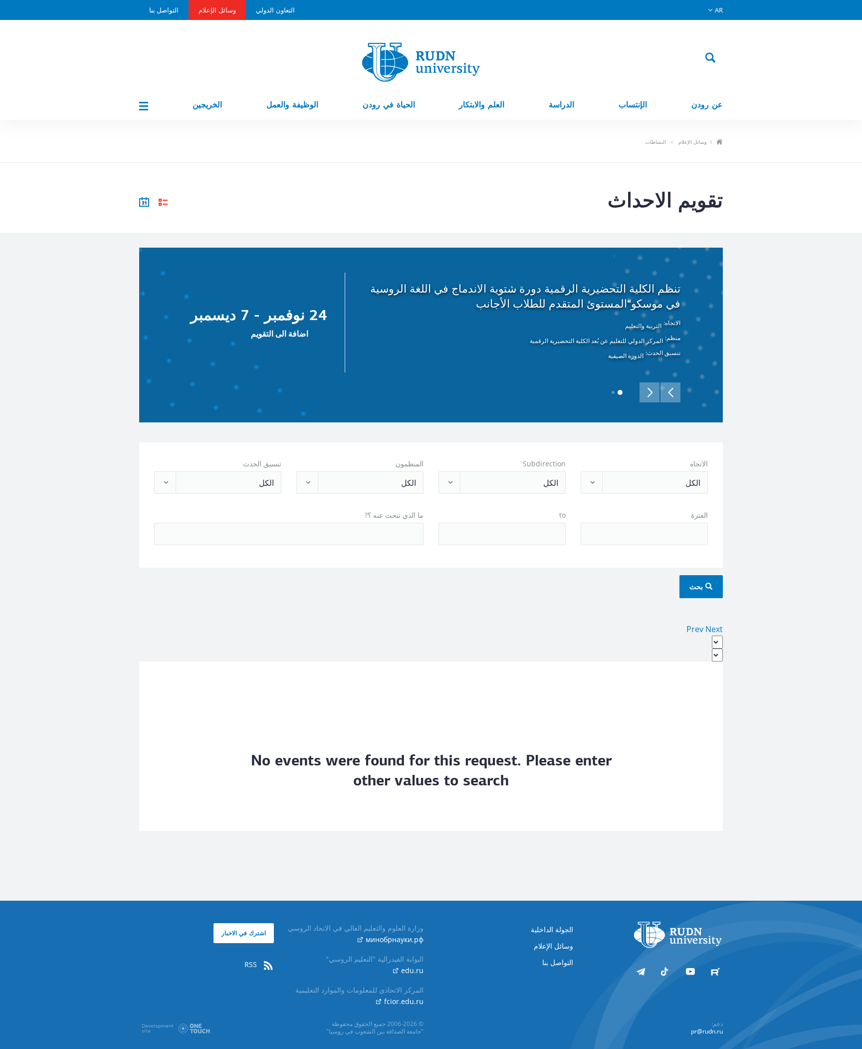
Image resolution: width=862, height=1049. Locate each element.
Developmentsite (158, 1028)
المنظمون (410, 463)
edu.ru (411, 970)
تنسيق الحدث (262, 463)
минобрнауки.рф (394, 939)
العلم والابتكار (481, 104)
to (562, 515)
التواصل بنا (164, 9)
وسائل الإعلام (217, 9)
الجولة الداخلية (552, 929)
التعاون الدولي (275, 9)
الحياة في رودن (389, 104)
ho (719, 142)
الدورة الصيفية (626, 355)
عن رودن (707, 104)
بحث (697, 586)
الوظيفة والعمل (292, 104)
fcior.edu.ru (403, 1001)
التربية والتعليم (643, 326)
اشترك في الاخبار (243, 933)
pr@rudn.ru (707, 1031)
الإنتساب (633, 104)
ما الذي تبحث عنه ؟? (394, 515)
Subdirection (544, 463)
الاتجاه (699, 463)
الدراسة (561, 104)
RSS (251, 964)
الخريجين (207, 104)
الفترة (699, 515)
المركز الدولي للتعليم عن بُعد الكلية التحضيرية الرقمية (596, 341)
